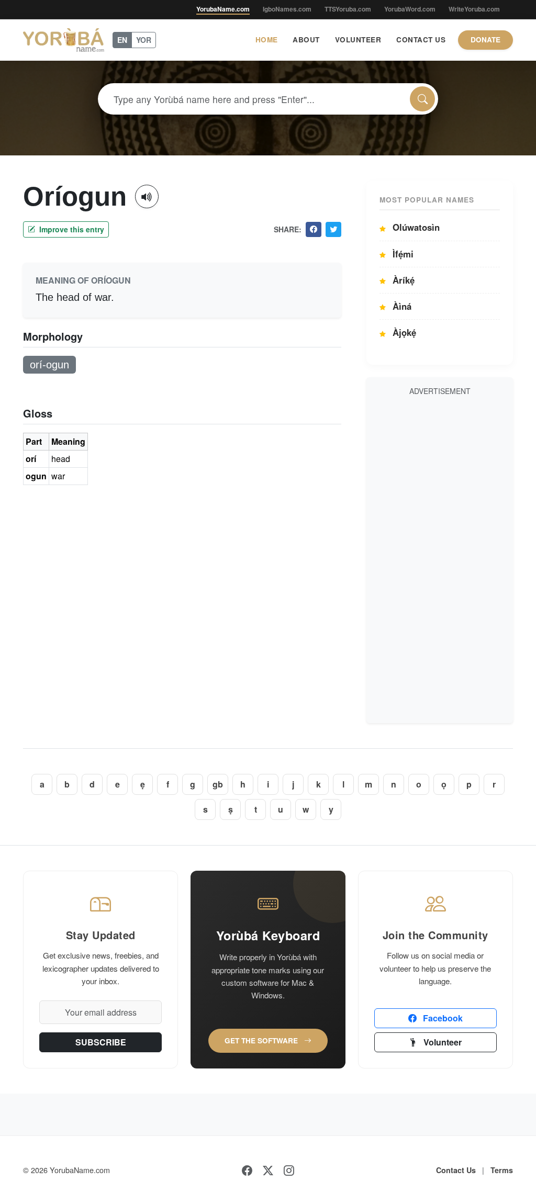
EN (122, 40)
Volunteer (358, 39)
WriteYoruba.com (474, 9)
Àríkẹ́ (402, 280)
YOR (143, 40)
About (306, 39)
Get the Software (262, 1040)
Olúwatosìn (415, 227)
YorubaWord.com (410, 9)
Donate (485, 39)
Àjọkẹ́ (403, 332)
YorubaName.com (223, 9)
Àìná (400, 306)
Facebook (442, 1018)
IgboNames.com (287, 9)
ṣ (230, 809)
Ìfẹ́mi (402, 253)
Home (266, 39)
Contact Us (420, 39)
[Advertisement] (440, 558)
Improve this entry (70, 229)
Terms (501, 1170)
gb (218, 784)
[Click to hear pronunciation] (147, 196)
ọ (443, 784)
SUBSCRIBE (100, 1042)
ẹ (142, 784)
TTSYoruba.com (348, 9)
